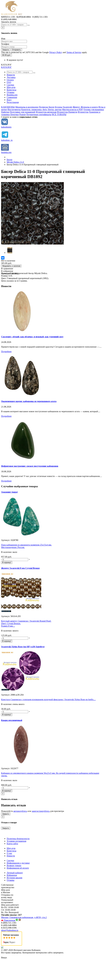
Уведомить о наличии (11, 266)
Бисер (51, 107)
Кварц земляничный (11, 720)
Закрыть (5, 50)
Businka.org (12, 95)
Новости (11, 75)
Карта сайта (12, 843)
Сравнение (12, 97)
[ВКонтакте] (2, 257)
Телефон (5, 44)
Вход (9, 100)
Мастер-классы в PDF (72, 109)
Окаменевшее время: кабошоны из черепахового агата (28, 401)
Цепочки (14, 114)
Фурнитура (83, 112)
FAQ (9, 82)
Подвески (43, 107)
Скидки (10, 85)
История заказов (14, 878)
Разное (22, 114)
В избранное (7, 271)
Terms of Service (73, 52)
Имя (3, 38)
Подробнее (6, 351)
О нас (9, 853)
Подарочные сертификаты (38, 114)
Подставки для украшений (22, 112)
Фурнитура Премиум (67, 112)
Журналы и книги (89, 107)
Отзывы (10, 92)
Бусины (58, 107)
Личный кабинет (15, 873)
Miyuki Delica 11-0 (15, 162)
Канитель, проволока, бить (34, 109)
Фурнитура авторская (46, 112)
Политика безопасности (18, 838)
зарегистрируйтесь (41, 811)
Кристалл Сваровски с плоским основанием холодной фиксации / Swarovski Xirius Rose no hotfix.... (48, 699)
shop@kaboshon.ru (9, 930)
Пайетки (5, 112)
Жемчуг (76, 107)
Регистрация (13, 102)
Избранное (12, 875)
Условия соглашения (16, 841)
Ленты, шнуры (55, 109)
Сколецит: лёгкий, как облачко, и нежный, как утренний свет (32, 336)
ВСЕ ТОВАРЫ (59, 114)
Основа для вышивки (93, 109)
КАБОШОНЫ (8, 107)
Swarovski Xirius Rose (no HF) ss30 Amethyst (22, 646)
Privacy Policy (55, 52)
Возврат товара (14, 865)
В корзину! (6, 562)
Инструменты (14, 109)
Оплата (10, 80)
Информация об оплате (18, 868)
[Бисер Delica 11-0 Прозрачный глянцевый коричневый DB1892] (32, 244)
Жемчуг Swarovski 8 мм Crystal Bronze (20, 568)
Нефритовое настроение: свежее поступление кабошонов (29, 466)
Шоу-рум (11, 87)
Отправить (16, 50)
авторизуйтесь (20, 811)
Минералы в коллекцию (26, 107)
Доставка (11, 77)
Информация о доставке (18, 863)
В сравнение (7, 268)
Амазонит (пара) (9, 492)
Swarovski (67, 107)
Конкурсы (11, 90)
